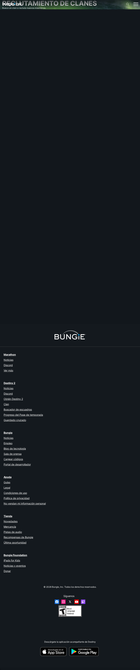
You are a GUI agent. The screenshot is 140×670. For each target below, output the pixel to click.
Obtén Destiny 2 (13, 398)
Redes (7, 37)
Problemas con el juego (16, 42)
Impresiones (10, 20)
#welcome (22, 314)
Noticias (8, 359)
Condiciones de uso (15, 492)
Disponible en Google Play (84, 651)
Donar (7, 571)
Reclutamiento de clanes (16, 67)
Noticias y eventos (15, 565)
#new (5, 314)
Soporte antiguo (12, 61)
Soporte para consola (15, 58)
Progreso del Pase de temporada (23, 414)
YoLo (4, 257)
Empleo (8, 443)
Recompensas (11, 23)
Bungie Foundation (15, 555)
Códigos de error (12, 34)
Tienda (8, 516)
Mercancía (10, 526)
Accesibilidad (11, 45)
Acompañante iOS (13, 50)
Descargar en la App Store (54, 651)
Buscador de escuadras (18, 409)
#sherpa (42, 314)
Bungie (8, 432)
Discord (8, 365)
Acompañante (11, 64)
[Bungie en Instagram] (63, 602)
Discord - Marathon (14, 78)
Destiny (12, 4)
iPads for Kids (12, 560)
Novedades (11, 521)
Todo (6, 15)
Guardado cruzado (15, 420)
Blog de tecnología (15, 448)
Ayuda (7, 31)
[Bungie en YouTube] (76, 602)
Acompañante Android (15, 53)
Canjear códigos (13, 459)
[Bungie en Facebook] (57, 602)
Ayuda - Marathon (13, 75)
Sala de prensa (13, 453)
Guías (7, 482)
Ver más (8, 370)
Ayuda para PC (11, 56)
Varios (7, 72)
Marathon (10, 354)
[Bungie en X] (70, 602)
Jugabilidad (10, 28)
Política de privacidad (17, 498)
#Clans (13, 314)
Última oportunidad (15, 542)
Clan (6, 404)
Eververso (9, 39)
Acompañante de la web (16, 48)
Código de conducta (13, 81)
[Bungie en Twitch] (83, 602)
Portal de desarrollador (17, 464)
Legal (7, 487)
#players (33, 314)
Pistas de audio (13, 531)
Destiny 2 (9, 17)
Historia (8, 26)
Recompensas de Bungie (18, 537)
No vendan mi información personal (25, 503)
